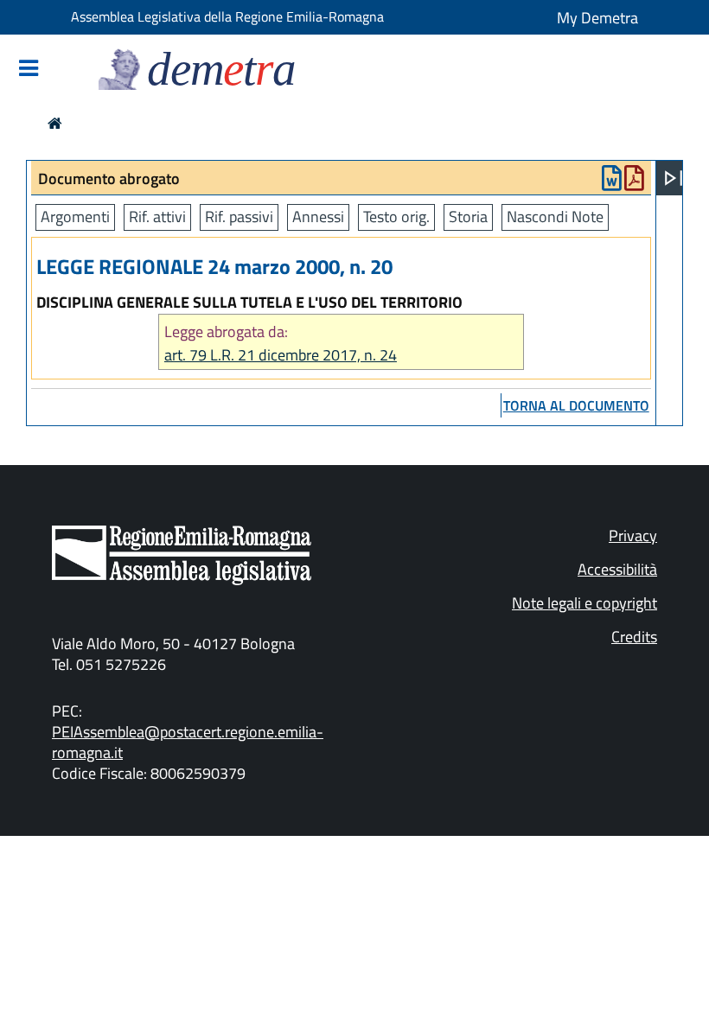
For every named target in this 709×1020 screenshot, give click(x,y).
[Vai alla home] (55, 123)
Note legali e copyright (584, 603)
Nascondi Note (555, 216)
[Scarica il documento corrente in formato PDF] (634, 182)
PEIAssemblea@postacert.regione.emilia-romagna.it (187, 742)
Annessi (318, 216)
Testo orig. (396, 216)
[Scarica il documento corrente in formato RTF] (612, 182)
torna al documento (576, 405)
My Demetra (597, 17)
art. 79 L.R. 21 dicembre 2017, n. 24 (280, 355)
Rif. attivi (157, 216)
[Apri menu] (673, 178)
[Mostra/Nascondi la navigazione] (28, 69)
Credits (634, 636)
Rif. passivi (239, 216)
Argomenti (75, 216)
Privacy (633, 535)
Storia (468, 216)
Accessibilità (617, 569)
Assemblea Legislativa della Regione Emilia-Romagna (227, 16)
